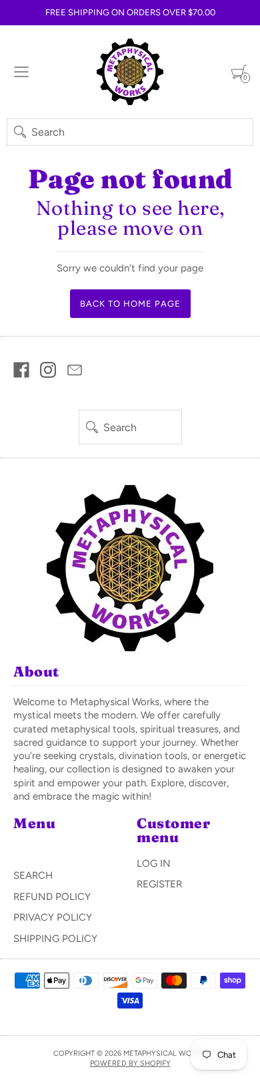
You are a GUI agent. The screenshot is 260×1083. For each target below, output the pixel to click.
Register (159, 884)
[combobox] (130, 132)
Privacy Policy (52, 917)
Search (33, 875)
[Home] (130, 72)
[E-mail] (75, 370)
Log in (154, 863)
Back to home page (130, 304)
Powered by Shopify (130, 1063)
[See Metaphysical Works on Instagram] (48, 370)
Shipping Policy (55, 939)
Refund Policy (52, 897)
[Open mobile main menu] (21, 72)
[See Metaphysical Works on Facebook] (21, 370)
